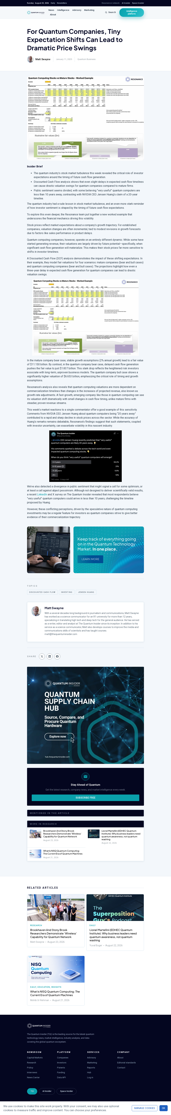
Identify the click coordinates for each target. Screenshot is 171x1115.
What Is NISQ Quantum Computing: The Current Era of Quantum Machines (62, 852)
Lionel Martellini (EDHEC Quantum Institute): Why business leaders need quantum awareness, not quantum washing (121, 835)
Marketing (89, 10)
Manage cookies (144, 1108)
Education (44, 987)
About (53, 14)
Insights (56, 987)
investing (66, 592)
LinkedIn (42, 494)
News (51, 10)
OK (163, 1108)
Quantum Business (86, 59)
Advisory (76, 10)
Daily (93, 925)
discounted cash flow (42, 592)
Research (36, 925)
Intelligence (63, 10)
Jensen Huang (86, 592)
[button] (42, 656)
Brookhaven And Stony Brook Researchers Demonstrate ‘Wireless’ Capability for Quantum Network (62, 834)
